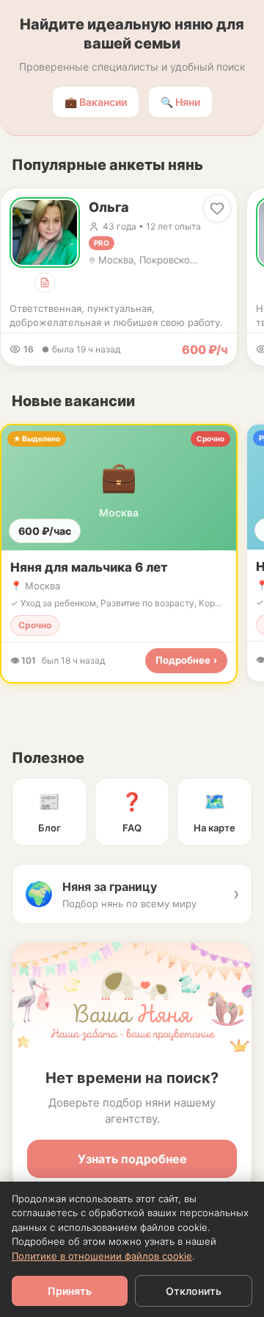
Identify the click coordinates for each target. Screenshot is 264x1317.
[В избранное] (217, 208)
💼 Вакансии (96, 102)
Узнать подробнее (132, 1158)
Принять (70, 1291)
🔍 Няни (180, 102)
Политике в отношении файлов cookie (102, 1256)
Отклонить (193, 1291)
